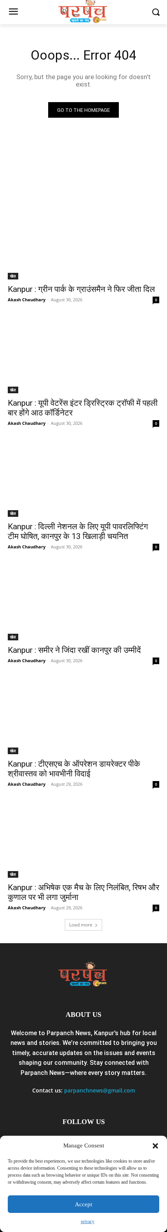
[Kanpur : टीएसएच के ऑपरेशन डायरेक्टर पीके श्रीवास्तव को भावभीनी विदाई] (83, 716)
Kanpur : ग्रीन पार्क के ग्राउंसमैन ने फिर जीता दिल (81, 289)
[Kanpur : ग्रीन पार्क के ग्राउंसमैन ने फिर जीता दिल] (83, 241)
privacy (87, 1221)
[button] (155, 1146)
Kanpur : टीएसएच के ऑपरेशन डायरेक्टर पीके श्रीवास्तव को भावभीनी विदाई (74, 768)
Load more (80, 924)
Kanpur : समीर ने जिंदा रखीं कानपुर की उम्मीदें (74, 650)
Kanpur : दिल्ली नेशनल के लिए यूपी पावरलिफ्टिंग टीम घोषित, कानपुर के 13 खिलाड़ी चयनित (78, 531)
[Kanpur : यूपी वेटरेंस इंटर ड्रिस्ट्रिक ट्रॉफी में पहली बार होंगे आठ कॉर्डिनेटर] (83, 355)
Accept (83, 1204)
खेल (13, 276)
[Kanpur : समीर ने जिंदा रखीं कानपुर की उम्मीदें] (83, 602)
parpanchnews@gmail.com (99, 1090)
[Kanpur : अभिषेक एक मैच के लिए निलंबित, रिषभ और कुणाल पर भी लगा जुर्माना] (83, 840)
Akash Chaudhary (26, 299)
